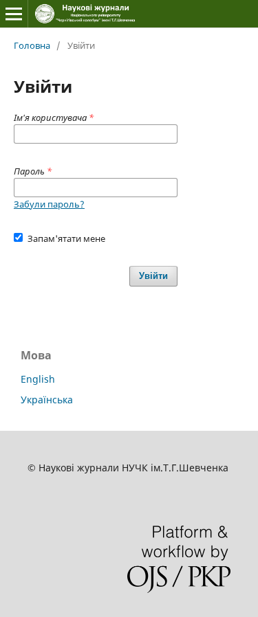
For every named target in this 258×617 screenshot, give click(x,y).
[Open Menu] (14, 13)
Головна (32, 45)
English (38, 378)
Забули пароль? (49, 204)
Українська (47, 399)
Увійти (153, 276)
